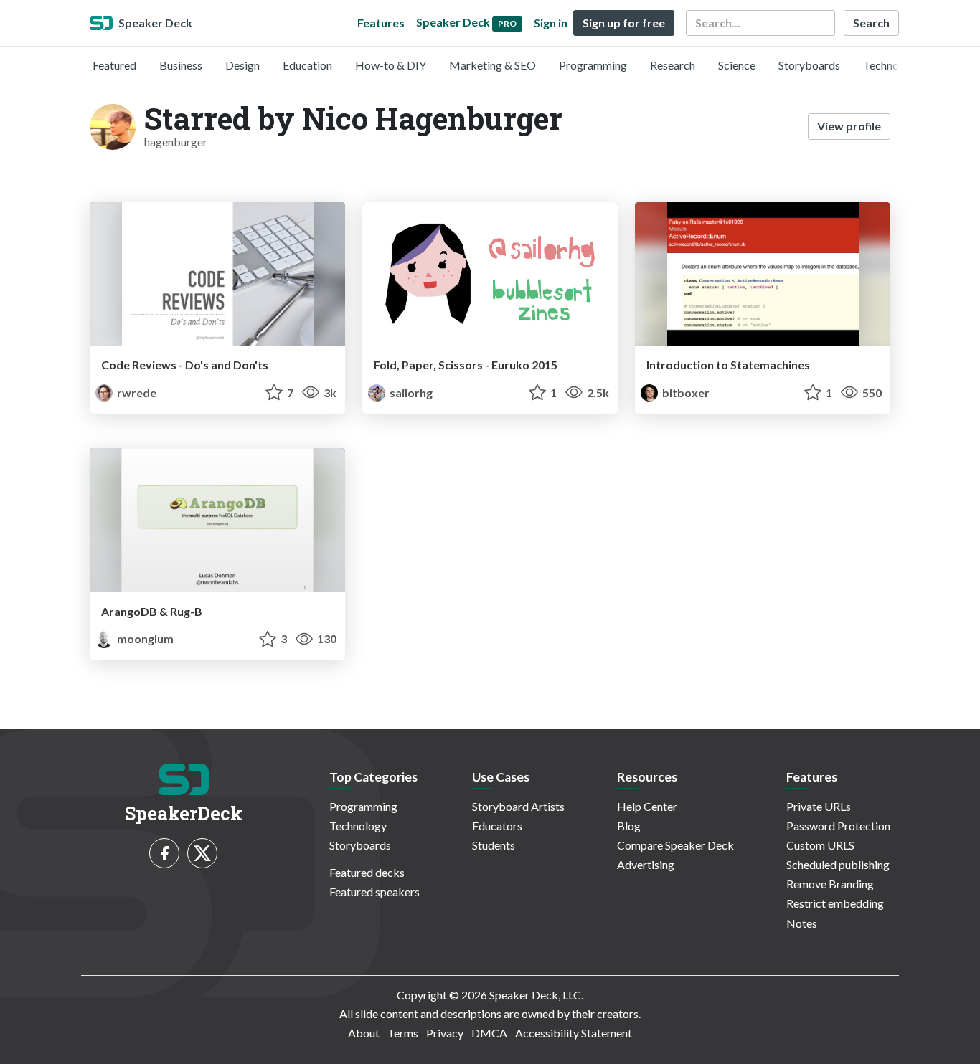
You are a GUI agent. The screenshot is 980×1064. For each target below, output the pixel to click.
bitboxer (685, 392)
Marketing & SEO (492, 65)
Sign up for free (624, 22)
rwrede (135, 392)
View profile (849, 126)
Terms (402, 1033)
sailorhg (410, 392)
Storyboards (809, 65)
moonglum (144, 638)
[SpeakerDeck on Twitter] (202, 853)
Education (307, 65)
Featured (114, 65)
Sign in (550, 22)
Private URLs (818, 806)
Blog (629, 825)
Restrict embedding (835, 903)
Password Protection (838, 825)
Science (736, 65)
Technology (891, 65)
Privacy (444, 1033)
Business (180, 65)
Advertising (645, 864)
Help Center (647, 806)
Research (672, 65)
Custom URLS (820, 845)
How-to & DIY (390, 65)
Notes (801, 923)
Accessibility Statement (573, 1033)
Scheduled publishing (838, 864)
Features (381, 22)
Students (493, 845)
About (364, 1033)
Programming (593, 65)
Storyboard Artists (518, 806)
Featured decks (367, 872)
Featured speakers (374, 891)
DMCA (489, 1033)
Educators (497, 825)
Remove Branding (830, 883)
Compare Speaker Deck (675, 845)
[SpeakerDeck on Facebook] (164, 853)
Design (242, 65)
